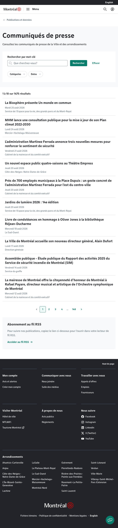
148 (75, 310)
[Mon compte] (112, 9)
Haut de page (108, 364)
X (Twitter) (90, 433)
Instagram (90, 422)
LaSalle (35, 463)
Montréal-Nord (39, 488)
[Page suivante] (81, 309)
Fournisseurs (87, 392)
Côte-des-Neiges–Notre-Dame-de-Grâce (13, 475)
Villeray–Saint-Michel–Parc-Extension (102, 481)
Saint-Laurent (68, 491)
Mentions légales (78, 516)
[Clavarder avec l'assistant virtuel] (110, 520)
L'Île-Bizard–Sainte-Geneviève (12, 484)
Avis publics (48, 416)
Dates (34, 74)
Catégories (15, 74)
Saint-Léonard (98, 463)
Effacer (96, 63)
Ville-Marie (96, 474)
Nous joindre (48, 381)
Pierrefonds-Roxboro (71, 468)
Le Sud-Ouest (39, 474)
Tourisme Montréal (11, 427)
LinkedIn (89, 427)
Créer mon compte (11, 387)
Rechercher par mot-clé (21, 56)
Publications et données (19, 20)
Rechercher (79, 63)
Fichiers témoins (28, 516)
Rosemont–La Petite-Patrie (72, 484)
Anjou (5, 468)
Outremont (67, 463)
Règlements (48, 422)
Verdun (94, 468)
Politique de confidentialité (53, 516)
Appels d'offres (88, 381)
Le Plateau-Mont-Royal (43, 468)
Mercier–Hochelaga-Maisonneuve (42, 481)
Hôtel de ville (9, 416)
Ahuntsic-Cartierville (12, 463)
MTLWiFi (6, 422)
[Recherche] (105, 9)
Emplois (85, 387)
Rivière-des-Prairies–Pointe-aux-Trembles (72, 475)
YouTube (89, 438)
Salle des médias (50, 387)
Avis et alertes (9, 381)
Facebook (90, 416)
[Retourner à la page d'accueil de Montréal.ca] (12, 9)
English (109, 2)
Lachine (6, 491)
